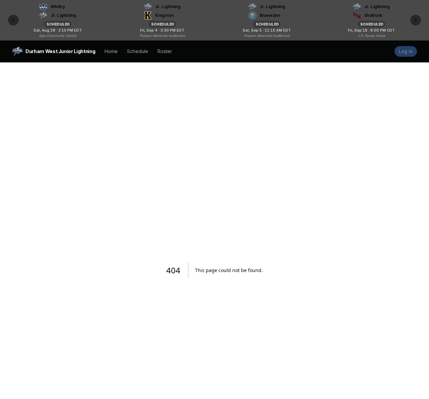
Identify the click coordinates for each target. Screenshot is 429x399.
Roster (165, 51)
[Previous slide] (13, 20)
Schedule (137, 51)
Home (111, 51)
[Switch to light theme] (386, 51)
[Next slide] (415, 20)
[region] (214, 20)
